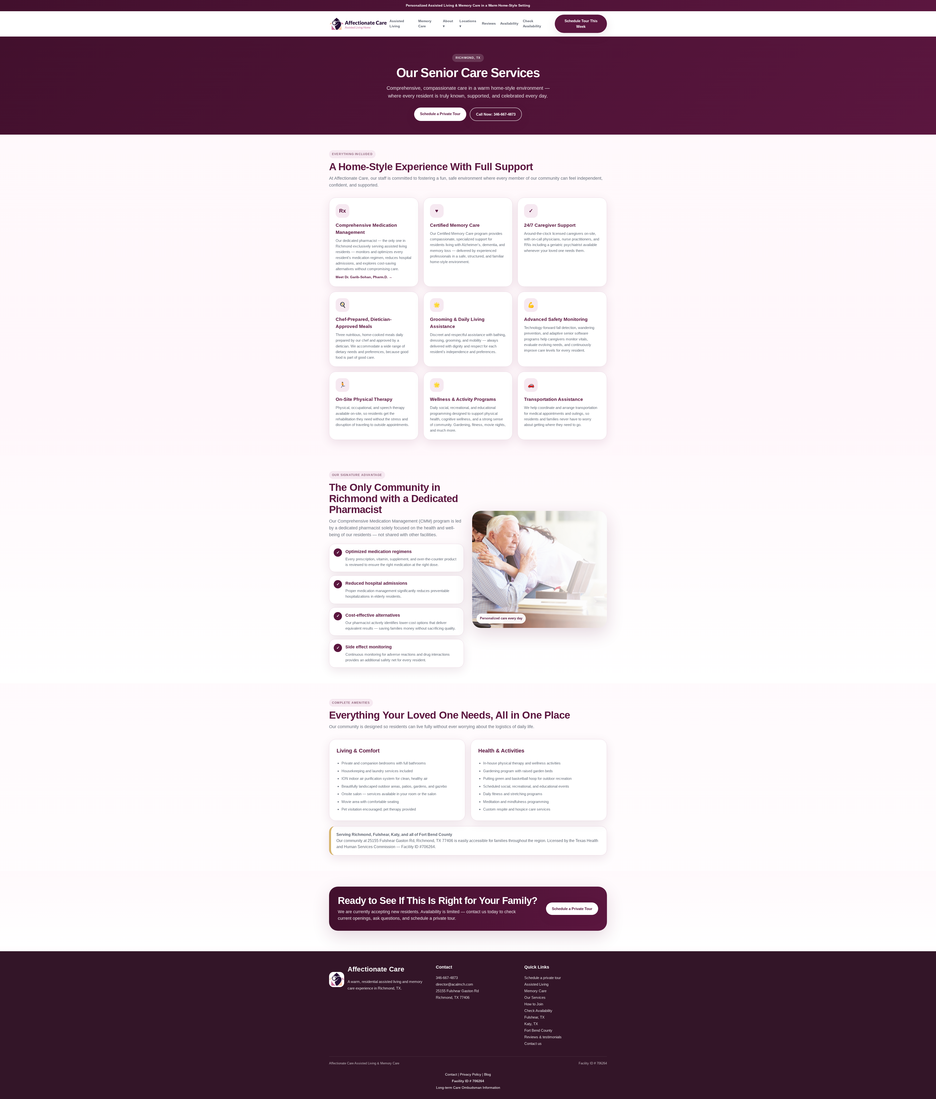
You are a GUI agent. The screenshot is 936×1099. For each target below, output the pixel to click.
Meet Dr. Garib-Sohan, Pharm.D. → (364, 277)
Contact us (533, 1043)
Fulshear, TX (534, 1017)
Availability (509, 23)
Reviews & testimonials (543, 1037)
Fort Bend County (538, 1030)
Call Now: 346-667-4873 (496, 114)
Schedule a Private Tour (440, 114)
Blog (487, 1074)
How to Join (533, 1004)
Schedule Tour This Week (581, 24)
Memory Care (424, 23)
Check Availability (532, 23)
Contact (451, 1074)
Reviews (489, 23)
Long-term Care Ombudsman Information (468, 1087)
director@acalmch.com (454, 984)
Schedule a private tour (542, 978)
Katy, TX (531, 1024)
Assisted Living (397, 23)
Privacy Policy (470, 1074)
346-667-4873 (447, 978)
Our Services (535, 997)
